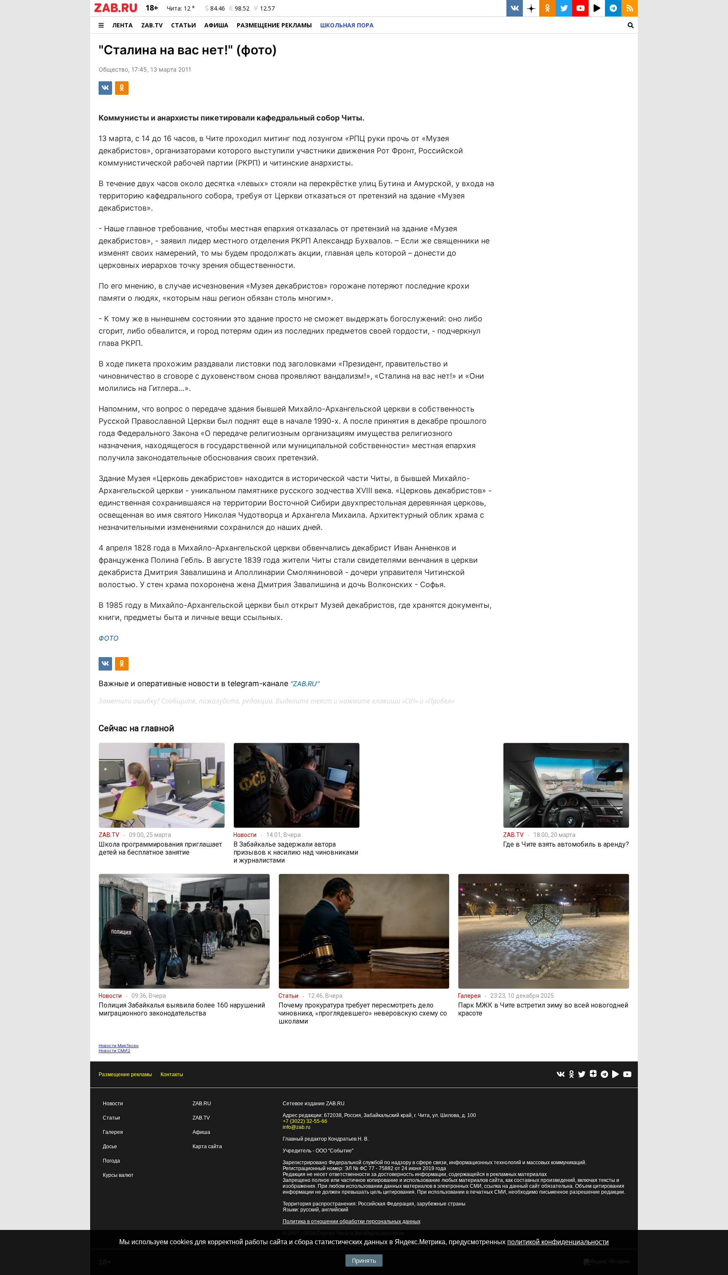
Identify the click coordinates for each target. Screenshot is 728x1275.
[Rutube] (615, 1074)
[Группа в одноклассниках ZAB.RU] (547, 8)
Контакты (172, 1074)
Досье (110, 1146)
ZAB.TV (152, 25)
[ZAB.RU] (115, 10)
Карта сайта (207, 1146)
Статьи (183, 25)
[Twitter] (582, 1074)
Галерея (113, 1132)
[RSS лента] (629, 8)
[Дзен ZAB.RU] (531, 8)
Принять (364, 1260)
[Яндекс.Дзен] (593, 1074)
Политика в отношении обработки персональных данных (351, 1221)
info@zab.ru (296, 1127)
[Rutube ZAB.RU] (597, 8)
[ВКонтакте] (560, 1074)
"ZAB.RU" (304, 683)
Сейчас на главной (136, 728)
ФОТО (108, 638)
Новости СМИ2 (114, 1050)
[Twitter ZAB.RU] (564, 8)
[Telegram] (604, 1074)
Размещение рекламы (125, 1074)
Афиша (216, 25)
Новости (113, 1104)
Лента (122, 25)
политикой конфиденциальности (558, 1242)
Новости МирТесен (119, 1045)
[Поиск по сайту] (508, 25)
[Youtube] (627, 1074)
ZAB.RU (202, 1104)
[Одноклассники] (571, 1074)
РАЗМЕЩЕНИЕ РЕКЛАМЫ (274, 25)
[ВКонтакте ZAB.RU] (514, 8)
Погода (111, 1161)
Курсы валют (118, 1175)
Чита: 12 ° (181, 8)
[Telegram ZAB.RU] (613, 8)
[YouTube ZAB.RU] (580, 8)
